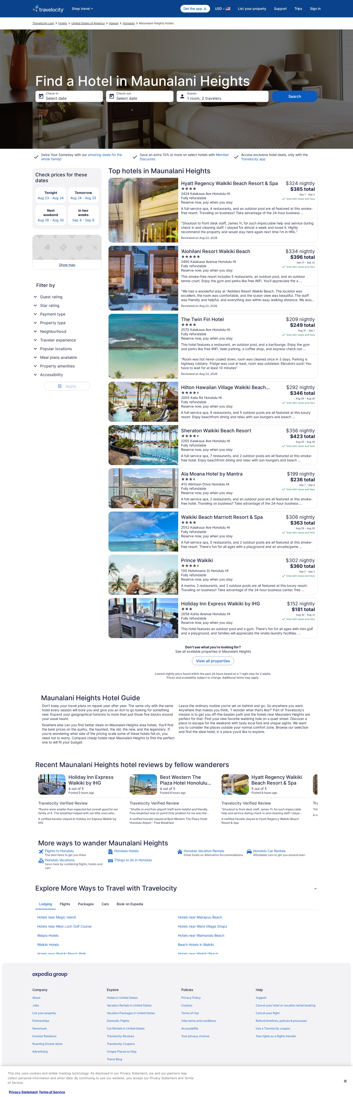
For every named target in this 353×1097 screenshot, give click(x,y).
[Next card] (312, 799)
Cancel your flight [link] (268, 1013)
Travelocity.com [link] (43, 23)
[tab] (45, 904)
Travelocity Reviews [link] (120, 1036)
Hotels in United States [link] (122, 997)
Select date (56, 98)
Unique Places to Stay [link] (122, 1051)
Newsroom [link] (39, 1028)
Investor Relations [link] (44, 1036)
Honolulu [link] (129, 23)
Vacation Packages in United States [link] (131, 1013)
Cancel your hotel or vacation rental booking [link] (285, 1005)
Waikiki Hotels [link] (48, 944)
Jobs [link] (35, 1005)
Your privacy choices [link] (195, 1036)
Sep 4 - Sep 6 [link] (83, 220)
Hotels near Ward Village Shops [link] (202, 926)
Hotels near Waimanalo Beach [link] (201, 935)
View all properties (213, 660)
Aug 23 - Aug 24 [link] (51, 198)
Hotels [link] (62, 23)
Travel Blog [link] (114, 1059)
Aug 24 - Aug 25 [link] (83, 198)
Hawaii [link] (113, 23)
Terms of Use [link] (190, 1013)
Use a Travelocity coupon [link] (273, 1028)
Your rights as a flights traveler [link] (276, 1036)
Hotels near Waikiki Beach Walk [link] (61, 954)
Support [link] (261, 997)
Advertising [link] (40, 1051)
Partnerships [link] (40, 1021)
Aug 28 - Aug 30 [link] (51, 220)
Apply (67, 386)
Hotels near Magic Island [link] (56, 917)
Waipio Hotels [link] (47, 935)
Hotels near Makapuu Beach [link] (200, 917)
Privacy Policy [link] (191, 997)
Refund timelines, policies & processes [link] (281, 1021)
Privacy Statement (23, 1092)
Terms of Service (52, 1092)
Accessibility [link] (189, 1028)
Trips (298, 8)
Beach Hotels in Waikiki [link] (196, 944)
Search (294, 96)
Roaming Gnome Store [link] (47, 1044)
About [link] (36, 997)
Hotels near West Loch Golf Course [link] (64, 926)
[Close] (345, 1081)
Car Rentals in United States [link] (126, 1028)
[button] (176, 888)
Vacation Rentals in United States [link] (129, 1005)
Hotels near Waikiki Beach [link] (198, 954)
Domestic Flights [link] (118, 1021)
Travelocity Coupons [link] (121, 1044)
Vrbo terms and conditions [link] (198, 1021)
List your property (252, 8)
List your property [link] (44, 1013)
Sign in (315, 8)
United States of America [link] (88, 23)
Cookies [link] (186, 1005)
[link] (72, 853)
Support (280, 8)
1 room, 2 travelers (204, 98)
